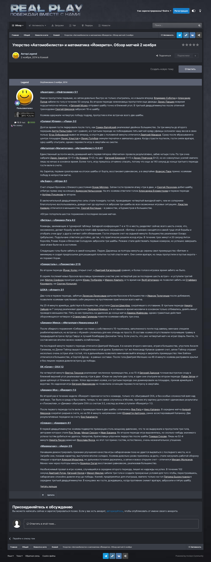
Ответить (190, 69)
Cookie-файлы (48, 556)
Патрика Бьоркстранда (177, 476)
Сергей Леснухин (167, 187)
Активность (38, 25)
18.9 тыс (20, 122)
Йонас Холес (70, 270)
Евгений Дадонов (149, 372)
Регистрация (181, 11)
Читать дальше (48, 486)
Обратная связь (32, 556)
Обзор (18, 25)
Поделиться (164, 55)
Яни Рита (136, 409)
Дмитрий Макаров (151, 134)
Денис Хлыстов (69, 138)
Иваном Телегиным (158, 295)
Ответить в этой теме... (42, 523)
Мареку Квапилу (114, 279)
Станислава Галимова (85, 316)
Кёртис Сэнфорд (54, 279)
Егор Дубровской (59, 134)
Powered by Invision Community (189, 556)
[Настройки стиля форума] (193, 11)
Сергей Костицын (91, 208)
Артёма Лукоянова (52, 194)
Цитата (50, 495)
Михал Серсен (90, 432)
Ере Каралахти (89, 416)
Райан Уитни (188, 376)
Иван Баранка (108, 432)
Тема (18, 556)
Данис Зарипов (58, 157)
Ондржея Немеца (98, 309)
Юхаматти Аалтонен (133, 413)
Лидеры (88, 25)
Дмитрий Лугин (57, 473)
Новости (105, 25)
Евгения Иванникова (83, 383)
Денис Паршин (166, 101)
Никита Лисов (57, 440)
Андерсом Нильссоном (89, 190)
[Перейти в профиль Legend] (15, 55)
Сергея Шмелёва (120, 305)
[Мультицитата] (42, 495)
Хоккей (44, 57)
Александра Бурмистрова (153, 190)
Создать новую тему (161, 69)
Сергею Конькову (67, 283)
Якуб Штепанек (150, 279)
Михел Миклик (95, 473)
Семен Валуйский (106, 127)
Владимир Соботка (164, 98)
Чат (74, 25)
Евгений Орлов (75, 473)
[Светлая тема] (200, 11)
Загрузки (59, 25)
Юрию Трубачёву (92, 279)
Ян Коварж (82, 157)
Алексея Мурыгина (72, 459)
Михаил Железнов (182, 459)
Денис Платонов (143, 157)
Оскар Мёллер (100, 187)
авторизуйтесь (115, 511)
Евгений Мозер (79, 105)
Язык (10, 556)
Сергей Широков (64, 109)
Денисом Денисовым (94, 295)
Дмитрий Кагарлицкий (108, 270)
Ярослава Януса (86, 440)
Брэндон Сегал (88, 463)
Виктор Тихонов (74, 372)
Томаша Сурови (158, 436)
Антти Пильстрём (62, 130)
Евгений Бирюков (115, 157)
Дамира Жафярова (137, 312)
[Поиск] (199, 25)
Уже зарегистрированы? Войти (153, 11)
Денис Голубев (89, 138)
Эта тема (189, 25)
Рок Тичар (74, 432)
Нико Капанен (152, 409)
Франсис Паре (163, 171)
